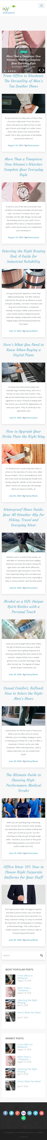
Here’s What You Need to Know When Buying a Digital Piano (23, 349)
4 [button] (11, 71)
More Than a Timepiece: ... (24, 989)
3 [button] (9, 71)
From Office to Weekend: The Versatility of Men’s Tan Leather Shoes (23, 80)
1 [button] (4, 71)
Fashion (23, 52)
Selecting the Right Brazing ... (27, 1001)
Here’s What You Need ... (28, 1013)
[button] (39, 70)
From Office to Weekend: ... (25, 977)
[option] (23, 52)
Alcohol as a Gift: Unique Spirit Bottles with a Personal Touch (23, 606)
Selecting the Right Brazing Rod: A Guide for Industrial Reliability (23, 256)
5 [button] (13, 71)
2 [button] (6, 71)
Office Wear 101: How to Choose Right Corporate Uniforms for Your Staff (23, 872)
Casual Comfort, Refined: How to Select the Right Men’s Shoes (23, 693)
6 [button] (15, 71)
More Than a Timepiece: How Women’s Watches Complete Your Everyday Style (23, 60)
